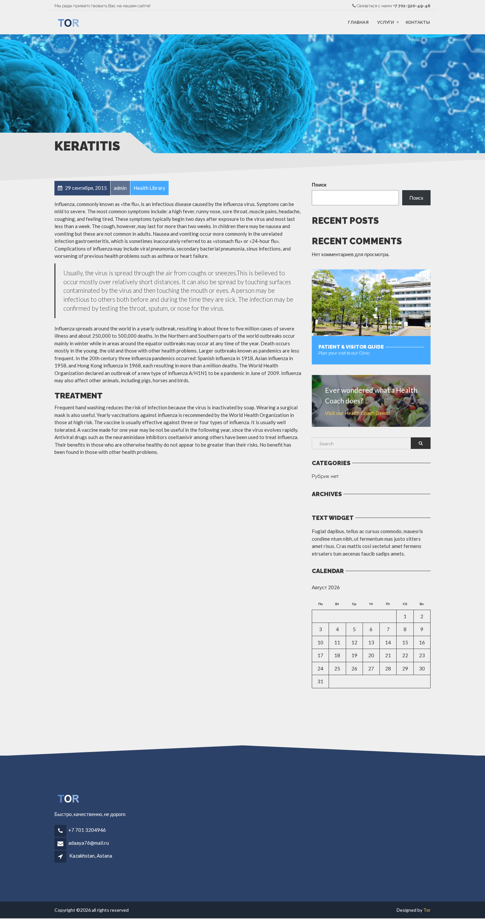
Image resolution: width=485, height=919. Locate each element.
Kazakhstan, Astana (90, 856)
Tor (427, 910)
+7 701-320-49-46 (411, 5)
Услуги (385, 22)
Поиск (319, 184)
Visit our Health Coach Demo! (357, 413)
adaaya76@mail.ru (88, 843)
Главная (358, 22)
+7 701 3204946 (87, 830)
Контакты (418, 22)
